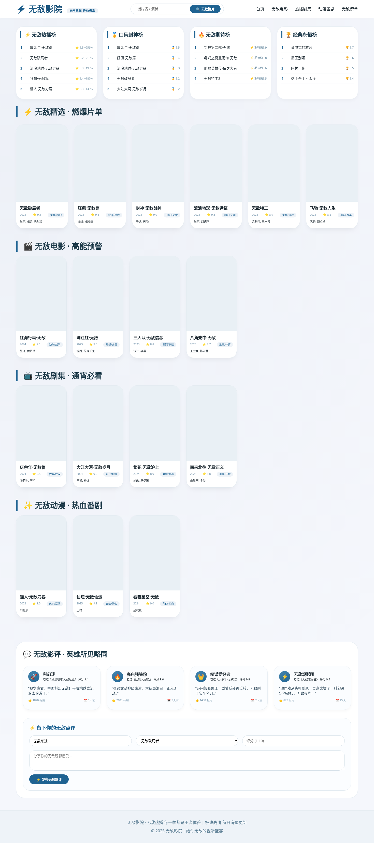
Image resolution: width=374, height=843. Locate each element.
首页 (260, 9)
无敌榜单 (350, 9)
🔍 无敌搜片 (205, 9)
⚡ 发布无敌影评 (49, 780)
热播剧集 (303, 9)
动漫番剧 (326, 9)
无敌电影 (279, 9)
